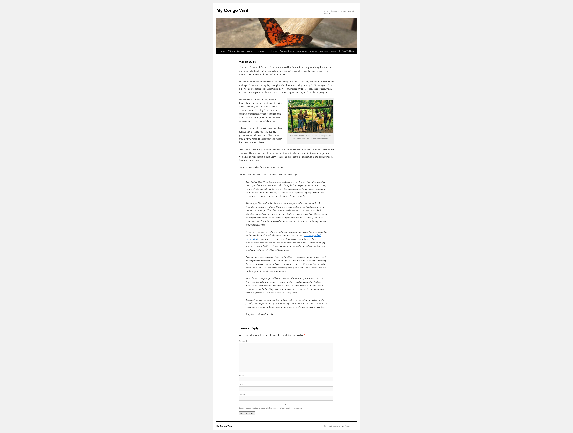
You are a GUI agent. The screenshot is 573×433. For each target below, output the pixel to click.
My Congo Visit (232, 10)
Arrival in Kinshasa (236, 50)
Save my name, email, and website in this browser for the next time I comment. (270, 407)
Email (242, 384)
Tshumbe (273, 50)
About (333, 50)
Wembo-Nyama (287, 50)
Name (242, 375)
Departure (324, 50)
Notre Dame (301, 50)
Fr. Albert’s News (346, 50)
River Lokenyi (260, 50)
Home (222, 50)
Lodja (249, 50)
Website (242, 394)
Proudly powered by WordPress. (338, 426)
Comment (243, 341)
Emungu (313, 50)
